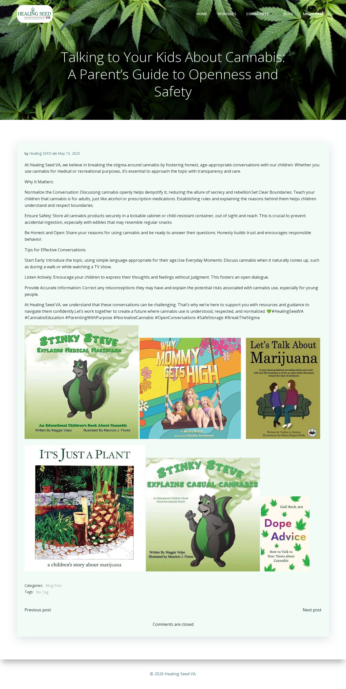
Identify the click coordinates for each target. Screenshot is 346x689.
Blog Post (54, 585)
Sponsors (226, 13)
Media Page (313, 13)
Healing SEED (40, 153)
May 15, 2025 (69, 153)
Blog (288, 13)
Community (257, 13)
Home (202, 13)
